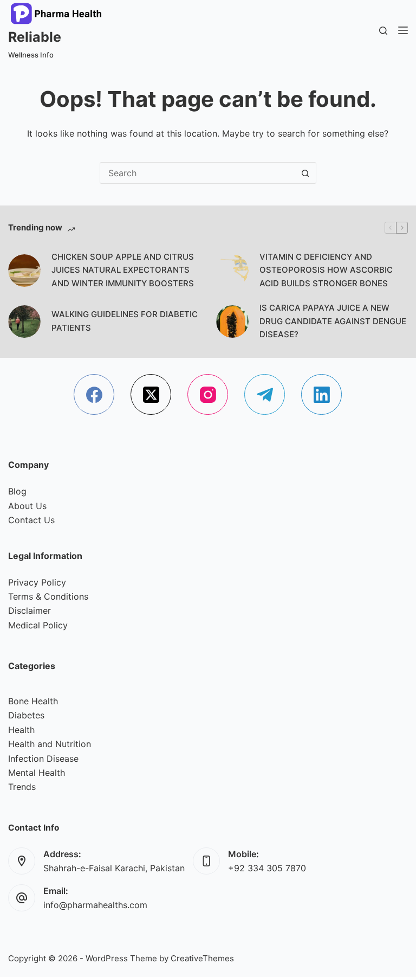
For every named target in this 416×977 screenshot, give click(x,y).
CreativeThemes (202, 958)
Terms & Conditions (48, 596)
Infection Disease (43, 758)
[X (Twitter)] (151, 394)
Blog (17, 491)
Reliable (34, 37)
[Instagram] (207, 394)
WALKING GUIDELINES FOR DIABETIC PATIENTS (124, 321)
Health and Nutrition (49, 743)
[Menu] (403, 30)
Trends (22, 786)
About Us (27, 505)
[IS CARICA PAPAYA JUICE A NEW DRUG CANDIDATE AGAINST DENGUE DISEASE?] (232, 321)
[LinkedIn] (321, 394)
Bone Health (33, 701)
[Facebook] (94, 394)
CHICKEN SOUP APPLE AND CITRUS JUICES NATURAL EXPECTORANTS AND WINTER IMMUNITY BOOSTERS (122, 270)
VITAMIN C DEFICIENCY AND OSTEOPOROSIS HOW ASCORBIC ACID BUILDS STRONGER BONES (326, 270)
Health (21, 729)
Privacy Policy (37, 582)
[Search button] (305, 173)
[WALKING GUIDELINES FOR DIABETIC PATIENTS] (24, 321)
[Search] (383, 31)
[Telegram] (264, 394)
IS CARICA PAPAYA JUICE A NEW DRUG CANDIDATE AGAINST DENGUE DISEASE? (332, 321)
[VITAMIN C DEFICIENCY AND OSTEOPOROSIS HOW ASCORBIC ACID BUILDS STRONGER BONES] (232, 270)
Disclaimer (29, 610)
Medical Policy (38, 625)
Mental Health (36, 772)
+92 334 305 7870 (267, 868)
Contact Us (31, 520)
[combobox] (197, 173)
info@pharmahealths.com (95, 904)
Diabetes (26, 715)
